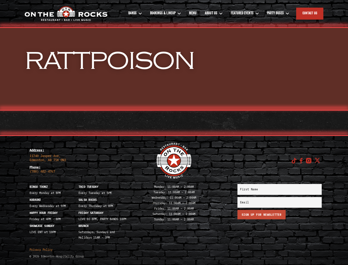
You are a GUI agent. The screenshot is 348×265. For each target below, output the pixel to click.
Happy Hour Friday (44, 213)
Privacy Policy (41, 249)
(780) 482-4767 (42, 171)
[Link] (66, 13)
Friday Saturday (90, 213)
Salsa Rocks (87, 200)
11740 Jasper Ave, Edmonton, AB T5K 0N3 (48, 158)
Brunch (83, 226)
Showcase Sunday (42, 226)
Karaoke (35, 200)
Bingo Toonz (39, 187)
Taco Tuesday (88, 187)
